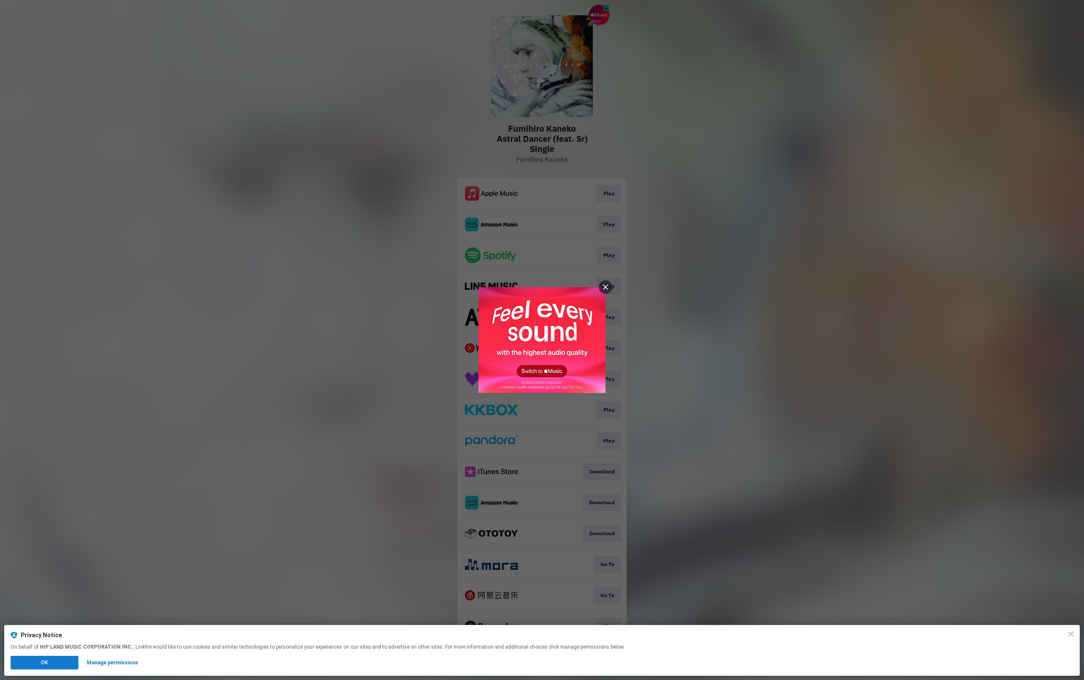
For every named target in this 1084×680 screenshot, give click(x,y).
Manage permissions (112, 663)
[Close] (1071, 634)
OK (44, 663)
